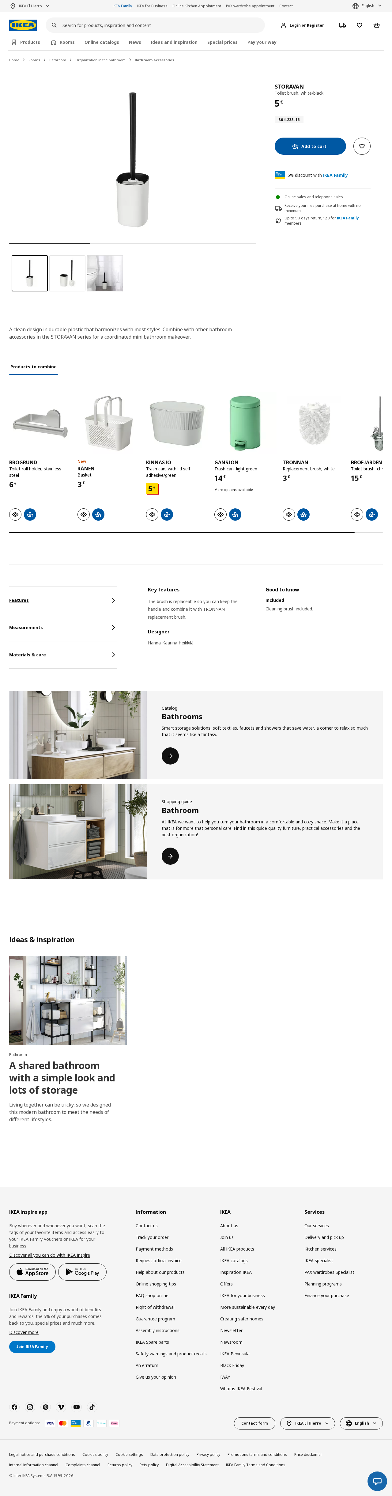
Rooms (34, 60)
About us (229, 1225)
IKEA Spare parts (152, 1342)
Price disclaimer (308, 1454)
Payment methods (154, 1249)
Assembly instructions (157, 1330)
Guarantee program (155, 1319)
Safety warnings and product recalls (171, 1354)
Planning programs (323, 1284)
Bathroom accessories (154, 60)
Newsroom (231, 1342)
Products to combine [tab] (33, 367)
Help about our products (160, 1272)
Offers (226, 1284)
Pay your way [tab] (262, 42)
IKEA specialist (318, 1260)
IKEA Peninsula (235, 1354)
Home (14, 60)
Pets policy (149, 1465)
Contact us (147, 1225)
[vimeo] (61, 1407)
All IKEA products (237, 1249)
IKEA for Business (152, 6)
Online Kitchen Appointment (196, 6)
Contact (286, 6)
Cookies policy (95, 1454)
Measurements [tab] (26, 627)
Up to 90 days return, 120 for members (322, 221)
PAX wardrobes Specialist (329, 1272)
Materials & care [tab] (27, 655)
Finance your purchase (326, 1295)
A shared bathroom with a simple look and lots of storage (62, 1077)
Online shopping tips (156, 1284)
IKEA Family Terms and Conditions (255, 1465)
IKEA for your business (242, 1295)
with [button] (318, 175)
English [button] (368, 5)
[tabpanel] (265, 620)
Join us (227, 1237)
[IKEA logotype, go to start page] (23, 25)
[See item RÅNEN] (108, 423)
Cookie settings (129, 1454)
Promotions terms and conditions (257, 1454)
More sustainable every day (247, 1307)
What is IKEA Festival (241, 1389)
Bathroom (57, 60)
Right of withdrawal (155, 1307)
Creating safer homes (241, 1319)
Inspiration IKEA (236, 1272)
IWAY (225, 1377)
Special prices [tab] (222, 42)
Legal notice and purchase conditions (42, 1454)
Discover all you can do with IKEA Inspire (49, 1255)
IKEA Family (122, 6)
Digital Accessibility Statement (192, 1465)
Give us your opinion (156, 1377)
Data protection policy (169, 1454)
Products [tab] (30, 42)
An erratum (147, 1365)
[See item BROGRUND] (40, 423)
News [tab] (135, 42)
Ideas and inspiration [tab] (174, 42)
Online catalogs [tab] (102, 42)
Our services (316, 1225)
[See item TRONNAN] (314, 423)
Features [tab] (19, 600)
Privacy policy (208, 1454)
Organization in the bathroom (100, 60)
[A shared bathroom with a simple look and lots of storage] (68, 1000)
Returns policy (119, 1465)
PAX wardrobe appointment (250, 6)
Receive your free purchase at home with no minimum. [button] (323, 208)
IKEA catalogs (234, 1260)
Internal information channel (33, 1465)
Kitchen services (320, 1249)
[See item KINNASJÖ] (177, 423)
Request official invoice (159, 1260)
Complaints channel (83, 1465)
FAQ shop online (152, 1295)
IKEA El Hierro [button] (30, 6)
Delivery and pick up (324, 1237)
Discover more (24, 1332)
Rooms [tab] (67, 42)
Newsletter (231, 1330)
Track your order (152, 1237)
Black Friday (232, 1365)
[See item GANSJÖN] (245, 423)
